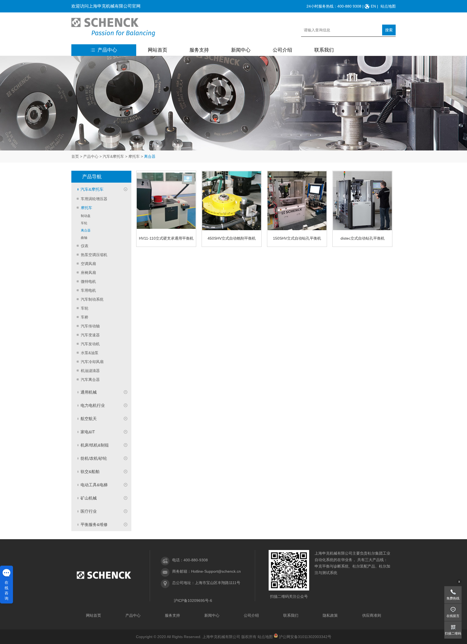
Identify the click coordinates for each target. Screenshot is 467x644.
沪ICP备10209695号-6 (193, 600)
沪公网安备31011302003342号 (305, 637)
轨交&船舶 (90, 471)
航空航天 (89, 418)
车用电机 (88, 290)
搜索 (389, 30)
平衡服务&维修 (94, 524)
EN (373, 6)
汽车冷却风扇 (92, 362)
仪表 (84, 246)
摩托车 (134, 156)
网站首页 (157, 50)
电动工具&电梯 (94, 484)
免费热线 (452, 598)
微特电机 (88, 281)
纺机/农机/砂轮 (94, 458)
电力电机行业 (93, 405)
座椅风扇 (88, 272)
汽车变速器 (90, 335)
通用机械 (89, 392)
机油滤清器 (90, 370)
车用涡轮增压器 (94, 199)
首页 (75, 156)
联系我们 (324, 50)
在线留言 (452, 616)
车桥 (84, 317)
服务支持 (199, 50)
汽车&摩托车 (113, 156)
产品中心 (107, 50)
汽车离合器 (90, 379)
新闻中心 (241, 50)
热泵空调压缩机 (94, 255)
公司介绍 (282, 50)
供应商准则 (371, 615)
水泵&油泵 (89, 353)
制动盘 (86, 216)
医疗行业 (89, 511)
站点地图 (388, 6)
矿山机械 (89, 498)
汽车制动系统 (92, 299)
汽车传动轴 (90, 326)
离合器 (86, 230)
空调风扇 (88, 263)
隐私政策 (330, 615)
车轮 (84, 223)
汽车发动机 (90, 344)
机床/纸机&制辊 (95, 445)
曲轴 (84, 238)
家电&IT (88, 432)
